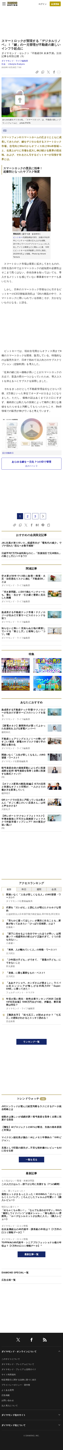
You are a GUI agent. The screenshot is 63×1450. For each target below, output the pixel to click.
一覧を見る (31, 1159)
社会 (4, 63)
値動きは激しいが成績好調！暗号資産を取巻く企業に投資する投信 (31, 1118)
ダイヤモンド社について (14, 1425)
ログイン (43, 4)
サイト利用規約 (9, 1374)
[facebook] (31, 1340)
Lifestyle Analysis (16, 63)
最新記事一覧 (31, 1254)
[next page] (43, 516)
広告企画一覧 (9, 1279)
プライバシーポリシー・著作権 (16, 1384)
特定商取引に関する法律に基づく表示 (19, 1379)
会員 (54, 889)
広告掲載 (6, 1395)
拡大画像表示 (8, 452)
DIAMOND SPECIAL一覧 (15, 1272)
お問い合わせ (8, 1400)
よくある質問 (8, 1389)
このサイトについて (11, 1358)
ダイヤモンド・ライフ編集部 (15, 60)
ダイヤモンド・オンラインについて (19, 1351)
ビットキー (18, 237)
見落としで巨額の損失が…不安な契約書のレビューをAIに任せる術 (31, 1149)
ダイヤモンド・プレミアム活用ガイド (19, 1369)
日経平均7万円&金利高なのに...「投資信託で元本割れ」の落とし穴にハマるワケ (31, 554)
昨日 (24, 889)
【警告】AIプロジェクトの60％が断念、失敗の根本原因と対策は (31, 1128)
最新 (9, 889)
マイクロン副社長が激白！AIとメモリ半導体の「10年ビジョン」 (31, 1139)
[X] (18, 1340)
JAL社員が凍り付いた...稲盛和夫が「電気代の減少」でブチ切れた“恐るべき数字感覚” (31, 544)
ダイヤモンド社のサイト (14, 1414)
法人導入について (10, 1405)
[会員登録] (55, 4)
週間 (39, 889)
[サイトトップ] (12, 4)
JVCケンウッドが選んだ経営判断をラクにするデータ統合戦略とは (31, 1108)
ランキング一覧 (31, 1041)
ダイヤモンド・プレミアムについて (18, 1364)
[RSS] (44, 1340)
